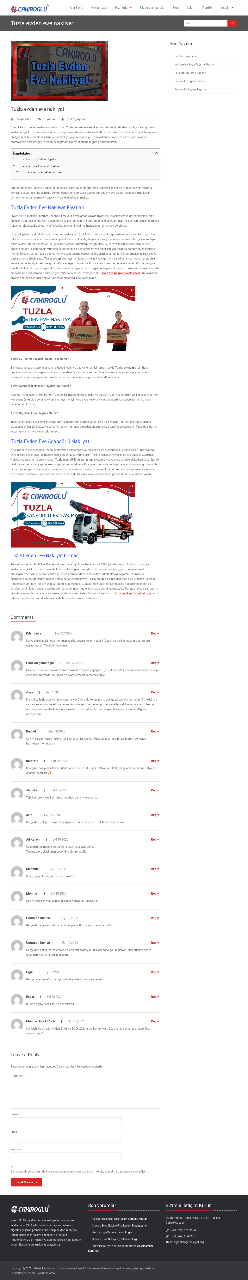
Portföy (207, 7)
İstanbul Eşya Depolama (40, 1273)
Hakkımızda (99, 7)
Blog (175, 7)
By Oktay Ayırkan (76, 119)
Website (16, 1149)
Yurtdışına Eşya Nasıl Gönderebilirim (114, 1245)
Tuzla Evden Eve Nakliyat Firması (42, 172)
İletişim (225, 7)
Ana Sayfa (76, 7)
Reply (155, 633)
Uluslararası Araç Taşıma (190, 73)
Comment (18, 1076)
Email (15, 1132)
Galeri (190, 7)
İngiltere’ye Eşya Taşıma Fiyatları (195, 64)
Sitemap (126, 1268)
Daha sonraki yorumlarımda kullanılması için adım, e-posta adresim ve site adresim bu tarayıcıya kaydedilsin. (79, 1171)
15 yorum (49, 120)
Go (232, 23)
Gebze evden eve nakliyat (67, 1268)
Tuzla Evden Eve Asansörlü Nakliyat (38, 166)
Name (15, 1114)
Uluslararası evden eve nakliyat (102, 1268)
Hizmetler (121, 7)
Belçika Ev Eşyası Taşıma (190, 81)
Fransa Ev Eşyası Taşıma (190, 89)
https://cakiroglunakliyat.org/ (133, 593)
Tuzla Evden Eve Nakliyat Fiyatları (37, 159)
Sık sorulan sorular (152, 7)
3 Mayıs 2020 (23, 119)
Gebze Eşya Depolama (106, 1232)
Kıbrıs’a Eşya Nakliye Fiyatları (109, 1225)
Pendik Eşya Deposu (187, 56)
